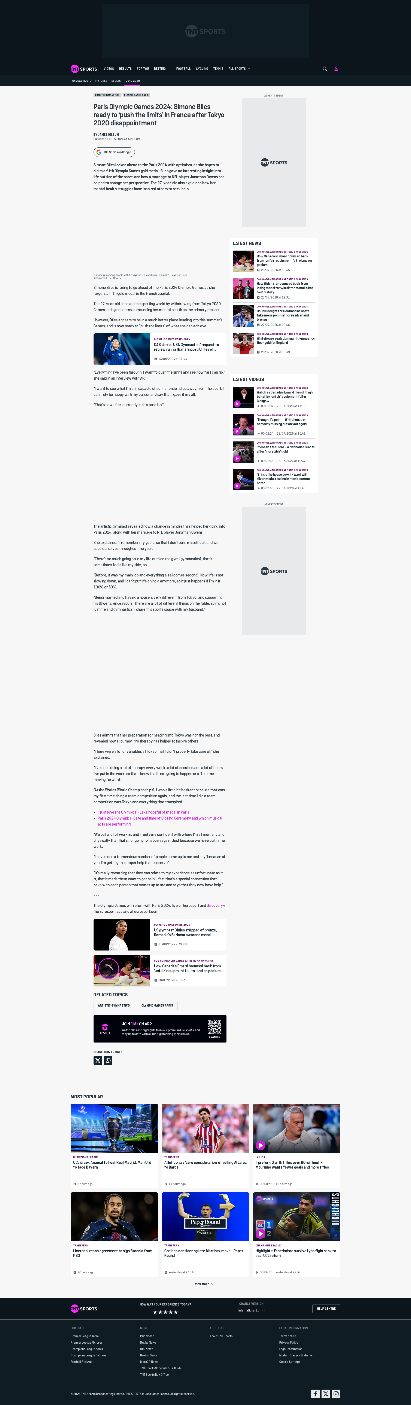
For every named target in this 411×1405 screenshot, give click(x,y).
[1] (155, 1312)
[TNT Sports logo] (84, 69)
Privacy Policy (288, 1342)
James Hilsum (108, 134)
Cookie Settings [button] (289, 1361)
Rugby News (148, 1342)
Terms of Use (287, 1336)
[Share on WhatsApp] (108, 1060)
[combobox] (252, 1310)
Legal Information (290, 1349)
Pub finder (147, 1336)
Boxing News (148, 1355)
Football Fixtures (81, 1361)
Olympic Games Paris (136, 95)
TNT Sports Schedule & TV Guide (161, 1368)
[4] (170, 1312)
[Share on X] (98, 1060)
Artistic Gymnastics (107, 95)
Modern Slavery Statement (297, 1355)
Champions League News (87, 1349)
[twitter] (326, 1394)
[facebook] (315, 1394)
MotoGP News (149, 1361)
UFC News (146, 1349)
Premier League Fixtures (87, 1342)
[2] (160, 1312)
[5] (175, 1312)
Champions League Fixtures (88, 1355)
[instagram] (336, 1394)
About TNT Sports (221, 1336)
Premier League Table (85, 1336)
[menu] (325, 68)
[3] (165, 1312)
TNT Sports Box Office (154, 1374)
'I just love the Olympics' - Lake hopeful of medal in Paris (143, 812)
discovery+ (215, 905)
